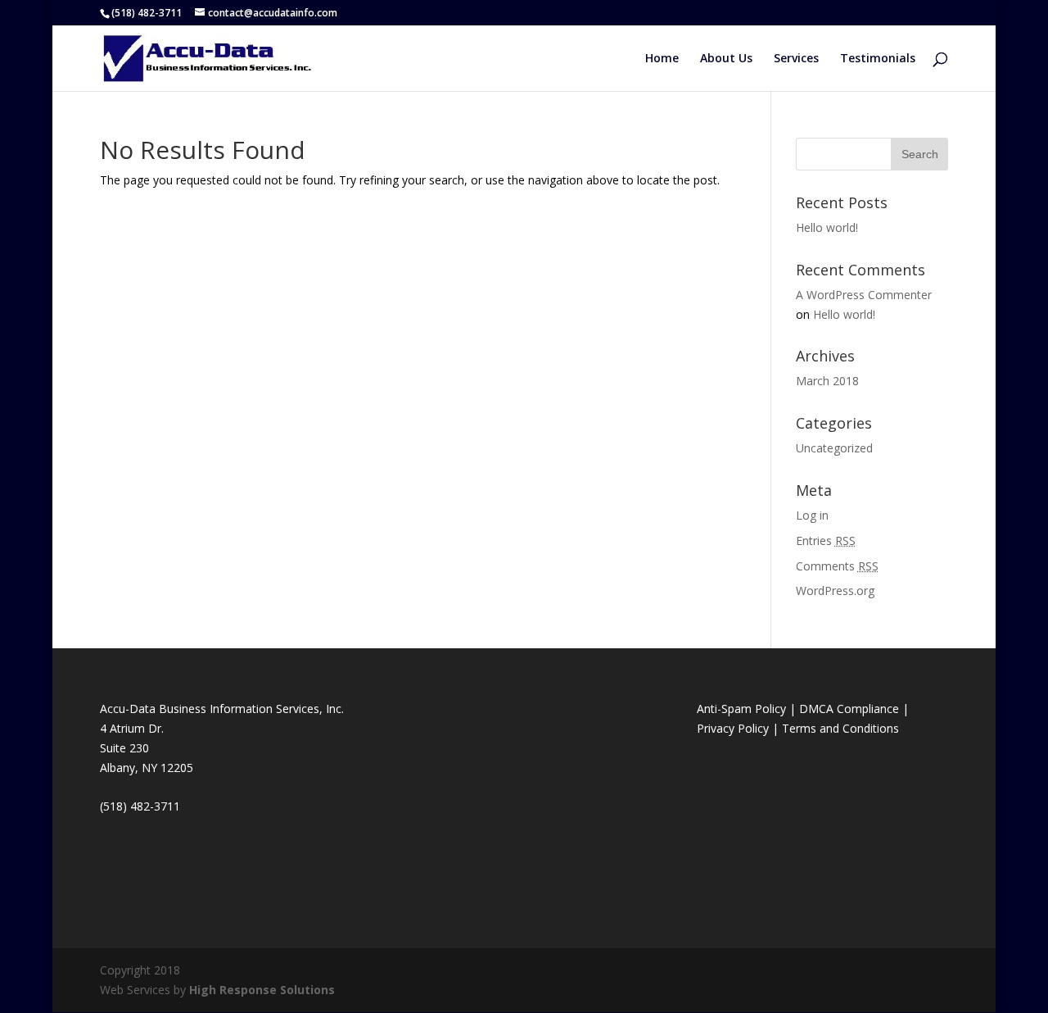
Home (662, 59)
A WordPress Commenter (864, 294)
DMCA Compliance (849, 708)
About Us (726, 59)
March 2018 (827, 380)
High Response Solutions (262, 989)
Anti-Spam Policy (741, 708)
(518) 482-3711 (146, 13)
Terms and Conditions (840, 728)
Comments (837, 566)
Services (796, 59)
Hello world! (827, 227)
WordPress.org (835, 590)
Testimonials (877, 59)
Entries (826, 540)
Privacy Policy (733, 728)
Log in (812, 515)
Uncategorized (834, 448)
